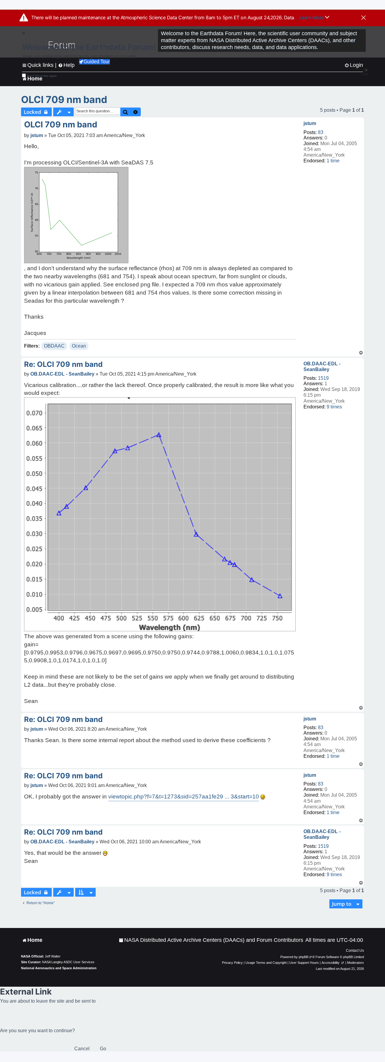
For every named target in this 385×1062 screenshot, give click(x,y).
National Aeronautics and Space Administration (59, 968)
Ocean (79, 345)
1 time (333, 160)
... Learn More (309, 17)
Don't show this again (42, 75)
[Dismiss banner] (363, 18)
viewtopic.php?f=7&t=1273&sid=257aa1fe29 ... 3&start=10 (183, 796)
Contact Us (355, 950)
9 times (334, 406)
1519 (323, 378)
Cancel (82, 1048)
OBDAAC (54, 345)
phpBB (303, 957)
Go (103, 1048)
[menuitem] (211, 940)
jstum (309, 123)
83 (320, 132)
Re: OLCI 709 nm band (63, 364)
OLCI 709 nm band (64, 99)
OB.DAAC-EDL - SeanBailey (321, 366)
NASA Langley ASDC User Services (68, 962)
